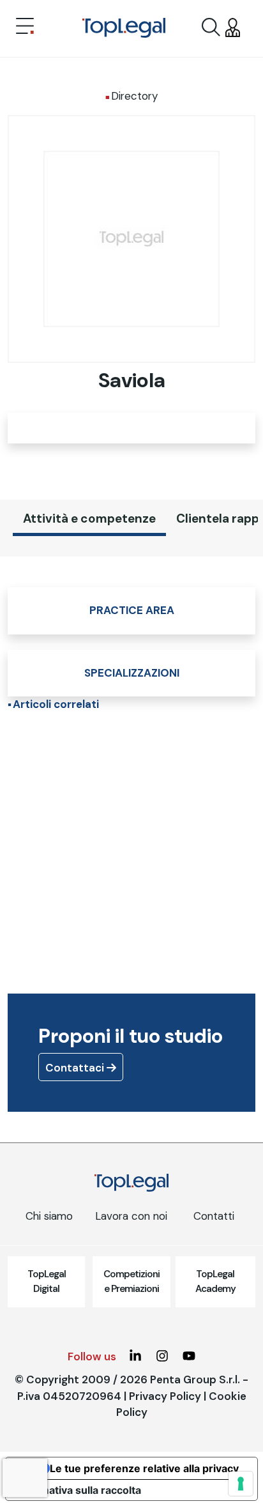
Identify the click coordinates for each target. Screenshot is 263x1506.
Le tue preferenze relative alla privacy (144, 1468)
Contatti (213, 1216)
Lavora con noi (131, 1216)
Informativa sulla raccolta (78, 1490)
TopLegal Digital (46, 1281)
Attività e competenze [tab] (89, 518)
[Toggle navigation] (25, 27)
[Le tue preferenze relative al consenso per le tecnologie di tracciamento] (241, 1483)
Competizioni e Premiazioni (131, 1281)
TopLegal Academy (215, 1281)
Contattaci (76, 1068)
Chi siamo (49, 1216)
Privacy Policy (165, 1396)
